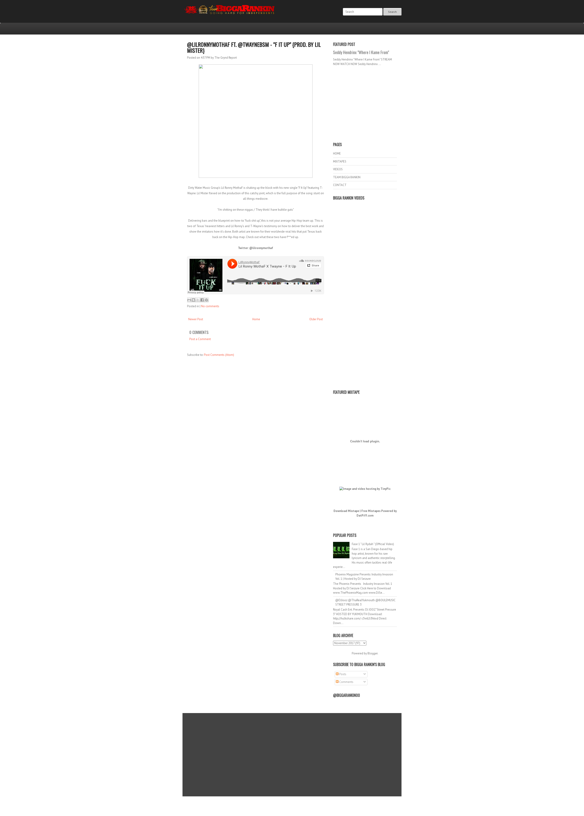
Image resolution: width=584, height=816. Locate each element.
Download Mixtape (346, 511)
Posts (342, 674)
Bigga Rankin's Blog (282, 803)
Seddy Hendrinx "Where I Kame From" (361, 52)
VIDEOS (338, 169)
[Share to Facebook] (202, 300)
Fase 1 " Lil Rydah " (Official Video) (373, 544)
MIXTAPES (339, 161)
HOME (337, 153)
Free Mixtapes (371, 511)
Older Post (316, 319)
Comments (346, 682)
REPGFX (290, 807)
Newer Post (195, 319)
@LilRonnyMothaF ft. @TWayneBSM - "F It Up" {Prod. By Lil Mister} (254, 47)
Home (256, 319)
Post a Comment (200, 339)
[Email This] (189, 300)
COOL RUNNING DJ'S (324, 803)
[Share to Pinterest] (206, 300)
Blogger (373, 653)
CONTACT (340, 185)
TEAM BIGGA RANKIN (346, 177)
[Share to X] (198, 300)
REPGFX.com (304, 807)
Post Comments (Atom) (219, 355)
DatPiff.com (365, 515)
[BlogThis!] (193, 300)
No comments (210, 306)
